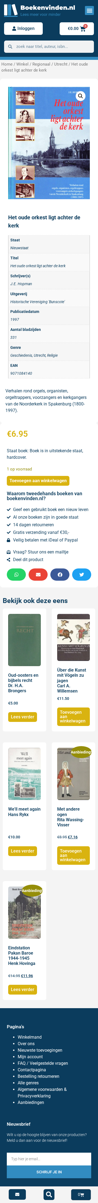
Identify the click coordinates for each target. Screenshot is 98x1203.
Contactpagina (32, 1069)
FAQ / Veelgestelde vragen (43, 1063)
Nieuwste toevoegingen (40, 1050)
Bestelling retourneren (38, 1076)
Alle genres (28, 1082)
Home (7, 64)
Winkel (22, 64)
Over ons (26, 1043)
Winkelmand (30, 1037)
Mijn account (30, 1056)
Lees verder (22, 716)
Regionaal (41, 64)
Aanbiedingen (31, 1102)
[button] (89, 10)
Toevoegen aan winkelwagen (38, 480)
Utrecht (61, 64)
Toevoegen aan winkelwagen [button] (72, 717)
